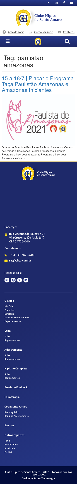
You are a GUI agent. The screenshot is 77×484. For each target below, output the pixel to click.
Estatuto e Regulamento (16, 317)
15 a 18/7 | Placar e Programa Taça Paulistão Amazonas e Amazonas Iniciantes (38, 84)
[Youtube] (71, 3)
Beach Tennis (11, 444)
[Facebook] (13, 280)
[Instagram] (56, 3)
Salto (7, 330)
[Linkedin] (25, 280)
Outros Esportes (14, 435)
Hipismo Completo (16, 368)
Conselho (9, 310)
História (8, 306)
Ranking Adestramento (16, 416)
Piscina (8, 452)
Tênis (7, 440)
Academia (9, 448)
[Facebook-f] (64, 3)
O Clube (9, 300)
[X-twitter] (19, 280)
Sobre (7, 336)
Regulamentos (12, 340)
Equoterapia (12, 397)
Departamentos (12, 321)
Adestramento (13, 349)
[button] (67, 41)
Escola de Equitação (16, 387)
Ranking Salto (11, 412)
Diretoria (9, 314)
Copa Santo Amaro (15, 406)
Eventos (9, 425)
